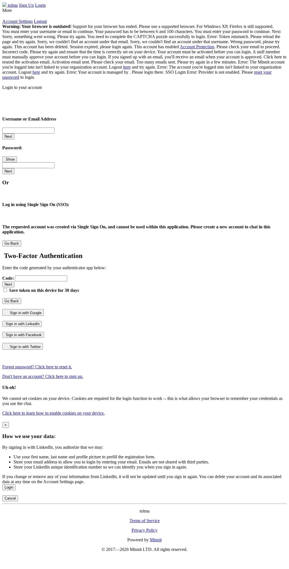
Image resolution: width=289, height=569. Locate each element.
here (127, 67)
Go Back (12, 243)
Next (8, 136)
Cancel (10, 498)
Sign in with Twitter (25, 347)
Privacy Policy (144, 530)
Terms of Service (145, 520)
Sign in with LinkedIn (22, 324)
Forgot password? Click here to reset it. (37, 366)
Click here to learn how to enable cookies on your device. (53, 413)
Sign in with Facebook (23, 335)
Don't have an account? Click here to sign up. (42, 376)
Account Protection (197, 46)
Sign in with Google (25, 313)
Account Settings (17, 21)
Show (10, 159)
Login (9, 487)
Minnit (156, 539)
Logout (40, 21)
